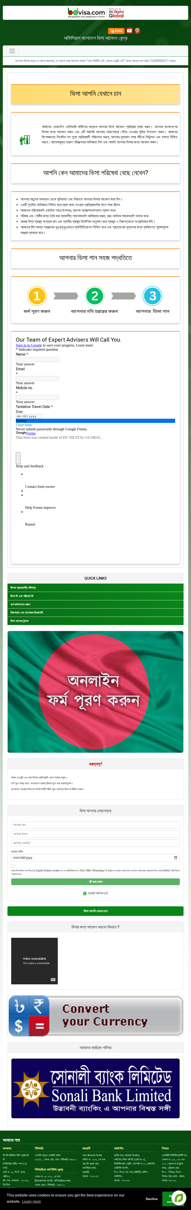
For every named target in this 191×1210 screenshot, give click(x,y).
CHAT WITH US (97, 893)
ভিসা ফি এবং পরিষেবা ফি (22, 596)
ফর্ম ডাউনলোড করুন (20, 604)
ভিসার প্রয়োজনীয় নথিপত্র (23, 587)
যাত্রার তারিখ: (17, 851)
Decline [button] (152, 1199)
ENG (118, 31)
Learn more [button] (31, 1201)
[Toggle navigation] (12, 51)
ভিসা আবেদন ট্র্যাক (19, 621)
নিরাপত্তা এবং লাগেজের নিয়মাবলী (26, 612)
